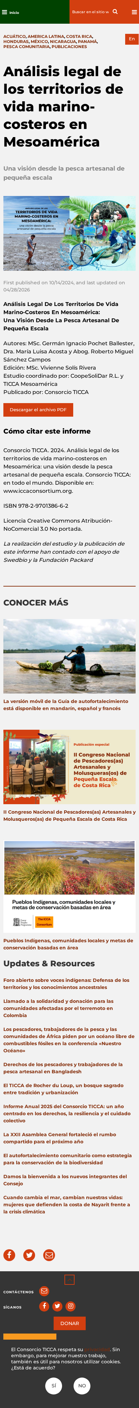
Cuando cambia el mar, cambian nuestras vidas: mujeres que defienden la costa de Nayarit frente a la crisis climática (66, 1204)
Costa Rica (79, 36)
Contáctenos (18, 1292)
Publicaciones (69, 46)
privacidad (97, 1349)
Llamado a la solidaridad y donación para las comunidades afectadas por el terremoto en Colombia (58, 1008)
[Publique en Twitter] (29, 1255)
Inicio (14, 13)
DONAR (69, 1323)
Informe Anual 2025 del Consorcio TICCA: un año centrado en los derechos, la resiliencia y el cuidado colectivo (67, 1113)
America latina (46, 36)
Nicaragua (63, 41)
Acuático (14, 36)
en (132, 38)
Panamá (87, 41)
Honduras (16, 41)
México (39, 41)
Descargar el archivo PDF (38, 409)
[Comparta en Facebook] (9, 1255)
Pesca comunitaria (26, 46)
